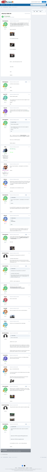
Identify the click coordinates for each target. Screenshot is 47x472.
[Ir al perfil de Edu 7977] (5, 98)
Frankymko (5, 355)
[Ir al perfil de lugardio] (5, 111)
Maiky (5, 321)
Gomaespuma (5, 20)
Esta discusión (41, 4)
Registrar (44, 1)
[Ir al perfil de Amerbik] (5, 312)
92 (5, 363)
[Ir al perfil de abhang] (5, 167)
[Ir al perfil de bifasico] (5, 183)
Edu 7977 (5, 94)
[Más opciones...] (29, 21)
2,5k (5, 187)
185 (5, 316)
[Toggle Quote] (11, 122)
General (13, 17)
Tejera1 (5, 296)
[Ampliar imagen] (13, 221)
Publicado (14, 94)
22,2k (6, 154)
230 (5, 102)
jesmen (5, 284)
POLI (5, 146)
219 (5, 89)
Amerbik (5, 308)
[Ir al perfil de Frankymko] (5, 358)
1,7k (5, 304)
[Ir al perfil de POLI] (5, 150)
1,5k (5, 329)
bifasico (5, 179)
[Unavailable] (12, 44)
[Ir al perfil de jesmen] (5, 288)
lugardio (5, 107)
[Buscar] (45, 5)
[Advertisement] (15, 10)
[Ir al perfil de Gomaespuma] (3, 17)
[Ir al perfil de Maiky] (5, 324)
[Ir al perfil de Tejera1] (5, 300)
